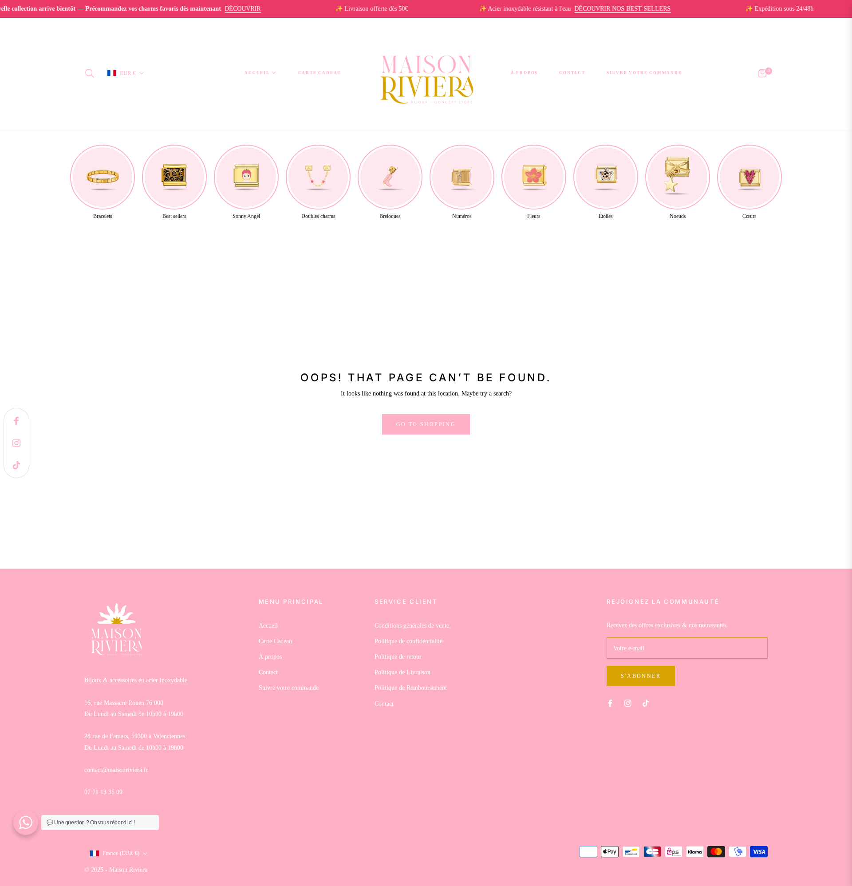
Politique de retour (398, 656)
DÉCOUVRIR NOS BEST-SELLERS (604, 8)
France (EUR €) (121, 853)
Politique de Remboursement (411, 687)
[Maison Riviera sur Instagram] (627, 702)
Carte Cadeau (275, 641)
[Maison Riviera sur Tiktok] (648, 702)
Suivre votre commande (289, 687)
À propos (270, 656)
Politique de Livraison (402, 672)
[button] (92, 73)
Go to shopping (426, 424)
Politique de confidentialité (408, 641)
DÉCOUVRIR (224, 8)
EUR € (128, 73)
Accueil (268, 625)
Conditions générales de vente (412, 625)
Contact (268, 672)
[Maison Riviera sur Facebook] (610, 702)
